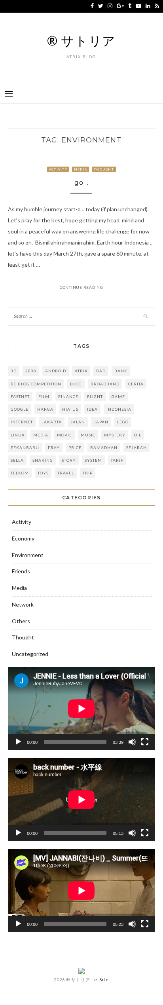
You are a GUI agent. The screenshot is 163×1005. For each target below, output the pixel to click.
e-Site (101, 979)
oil (137, 434)
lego (123, 421)
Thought (104, 169)
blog (76, 383)
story (69, 460)
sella (17, 460)
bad (101, 370)
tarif (117, 460)
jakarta (52, 421)
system (93, 460)
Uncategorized (30, 653)
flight (95, 396)
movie (64, 434)
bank (120, 370)
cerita (136, 383)
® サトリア (81, 40)
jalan (77, 421)
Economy (23, 538)
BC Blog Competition (36, 383)
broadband (105, 383)
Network (23, 604)
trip (88, 472)
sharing (42, 460)
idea (92, 409)
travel (65, 472)
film (43, 396)
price (75, 447)
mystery (114, 434)
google (19, 409)
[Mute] (132, 742)
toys (43, 472)
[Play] (18, 742)
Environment (28, 555)
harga (45, 409)
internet (22, 421)
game (118, 396)
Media (80, 169)
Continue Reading (81, 287)
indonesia (118, 409)
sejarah (136, 447)
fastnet (20, 396)
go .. (81, 182)
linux (18, 434)
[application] (81, 708)
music (88, 434)
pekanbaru (25, 447)
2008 (30, 370)
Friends (21, 571)
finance (68, 396)
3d (14, 370)
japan (101, 421)
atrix (81, 370)
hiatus (70, 409)
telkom (20, 472)
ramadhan (104, 447)
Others (21, 621)
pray (54, 447)
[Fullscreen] (145, 742)
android (55, 370)
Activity (58, 169)
